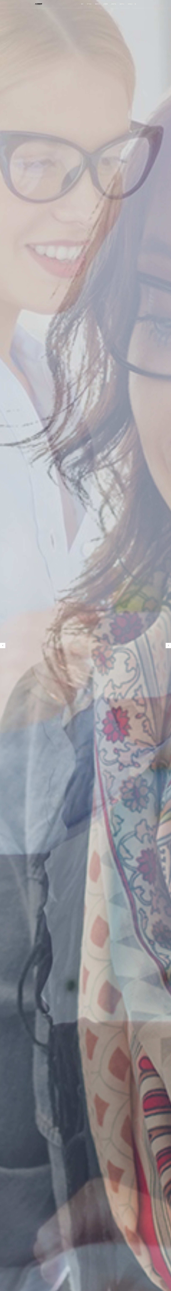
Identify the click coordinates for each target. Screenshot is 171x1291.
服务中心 (122, 4)
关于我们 (89, 4)
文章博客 (105, 4)
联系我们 (130, 4)
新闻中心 (97, 4)
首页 (82, 4)
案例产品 (114, 4)
